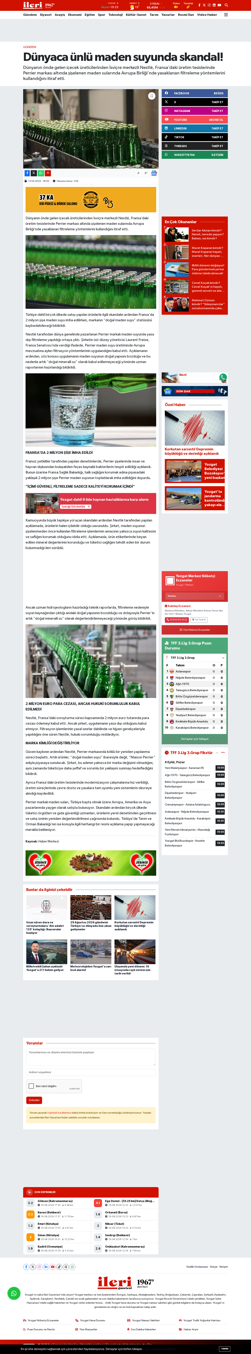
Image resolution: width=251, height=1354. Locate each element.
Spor (101, 15)
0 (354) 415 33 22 (178, 620)
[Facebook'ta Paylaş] (27, 173)
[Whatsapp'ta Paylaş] (41, 173)
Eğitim (90, 15)
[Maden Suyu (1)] (91, 410)
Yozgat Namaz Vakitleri (146, 1320)
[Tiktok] (59, 1267)
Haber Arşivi (191, 1329)
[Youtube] (53, 1267)
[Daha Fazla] (48, 173)
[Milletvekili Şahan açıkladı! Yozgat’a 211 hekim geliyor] (46, 951)
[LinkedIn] (46, 1267)
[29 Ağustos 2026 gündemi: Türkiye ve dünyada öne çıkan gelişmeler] (90, 907)
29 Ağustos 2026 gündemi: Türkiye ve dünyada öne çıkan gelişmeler (90, 926)
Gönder (34, 1100)
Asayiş (60, 15)
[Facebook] (26, 1267)
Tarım (154, 15)
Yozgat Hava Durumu (92, 1320)
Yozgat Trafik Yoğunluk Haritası (201, 1320)
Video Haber (207, 15)
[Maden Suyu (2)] (91, 661)
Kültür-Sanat (136, 15)
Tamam (224, 1349)
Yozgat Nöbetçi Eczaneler (43, 1320)
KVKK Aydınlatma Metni (159, 1349)
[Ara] (226, 5)
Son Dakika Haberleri (143, 1329)
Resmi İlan (186, 15)
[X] (33, 1267)
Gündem (30, 15)
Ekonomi (75, 15)
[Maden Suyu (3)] (91, 272)
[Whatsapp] (72, 1267)
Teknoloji (115, 15)
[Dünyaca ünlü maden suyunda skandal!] (91, 129)
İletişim (224, 1266)
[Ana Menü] (226, 15)
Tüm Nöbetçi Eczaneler (196, 630)
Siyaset (46, 15)
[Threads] (66, 1267)
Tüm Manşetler (88, 1329)
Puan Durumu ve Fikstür (41, 1329)
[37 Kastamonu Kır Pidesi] (91, 199)
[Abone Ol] (154, 173)
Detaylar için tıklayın (195, 739)
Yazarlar (168, 15)
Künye (214, 1266)
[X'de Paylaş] (34, 173)
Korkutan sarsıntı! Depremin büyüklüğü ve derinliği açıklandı (133, 926)
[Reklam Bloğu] (195, 377)
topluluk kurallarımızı (59, 1112)
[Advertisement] (125, 30)
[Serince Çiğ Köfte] (91, 863)
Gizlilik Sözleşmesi (197, 1266)
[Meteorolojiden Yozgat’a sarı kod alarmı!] (90, 951)
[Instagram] (39, 1267)
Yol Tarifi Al (200, 620)
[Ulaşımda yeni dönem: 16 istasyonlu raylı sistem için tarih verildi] (134, 951)
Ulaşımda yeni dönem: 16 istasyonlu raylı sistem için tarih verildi (132, 970)
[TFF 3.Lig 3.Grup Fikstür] (223, 752)
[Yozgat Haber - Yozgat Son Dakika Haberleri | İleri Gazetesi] (38, 5)
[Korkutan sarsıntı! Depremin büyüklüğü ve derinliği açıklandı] (134, 907)
